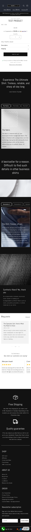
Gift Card (4, 456)
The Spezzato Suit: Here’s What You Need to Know (14, 325)
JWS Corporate (6, 464)
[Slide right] (19, 346)
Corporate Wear (6, 460)
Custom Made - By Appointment (11, 501)
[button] (3, 5)
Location (4, 478)
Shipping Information (8, 499)
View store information (15, 64)
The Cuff (25, 105)
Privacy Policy (6, 495)
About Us (4, 474)
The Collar (16, 105)
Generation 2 (17, 204)
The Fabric (6, 105)
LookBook (5, 481)
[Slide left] (12, 346)
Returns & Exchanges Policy (10, 497)
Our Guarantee (6, 493)
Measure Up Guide (7, 483)
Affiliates (4, 458)
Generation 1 (6, 204)
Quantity (15, 34)
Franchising (5, 462)
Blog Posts (5, 476)
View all (27, 317)
